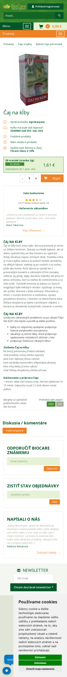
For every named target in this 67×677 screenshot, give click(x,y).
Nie (60, 404)
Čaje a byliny (25, 44)
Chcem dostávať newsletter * (33, 587)
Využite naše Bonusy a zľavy (26, 149)
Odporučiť (51, 468)
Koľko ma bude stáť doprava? (26, 127)
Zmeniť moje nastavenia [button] (40, 668)
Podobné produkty (20, 136)
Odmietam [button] (40, 662)
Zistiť (54, 501)
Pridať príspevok (15, 430)
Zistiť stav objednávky (33, 486)
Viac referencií (32, 230)
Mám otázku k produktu (23, 142)
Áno (51, 404)
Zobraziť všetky (47, 553)
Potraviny (8, 44)
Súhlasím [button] (40, 657)
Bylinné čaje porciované (49, 44)
